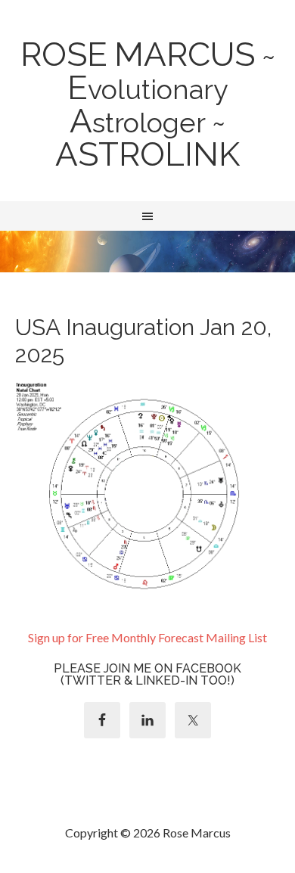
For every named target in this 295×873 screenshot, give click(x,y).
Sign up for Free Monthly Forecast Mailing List (147, 637)
